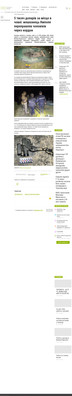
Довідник (44, 7)
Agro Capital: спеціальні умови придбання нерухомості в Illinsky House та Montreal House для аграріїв (65, 87)
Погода (42, 9)
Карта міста (32, 9)
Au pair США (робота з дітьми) (62, 310)
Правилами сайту (38, 210)
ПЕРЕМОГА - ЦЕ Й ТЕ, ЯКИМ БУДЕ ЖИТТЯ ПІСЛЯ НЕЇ (62, 291)
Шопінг (27, 9)
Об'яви (38, 9)
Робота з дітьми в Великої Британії (62, 339)
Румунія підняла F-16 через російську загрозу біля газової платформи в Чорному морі (65, 59)
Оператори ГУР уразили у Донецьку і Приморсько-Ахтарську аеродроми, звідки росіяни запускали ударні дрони (65, 72)
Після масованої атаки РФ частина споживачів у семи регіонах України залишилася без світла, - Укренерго (63, 142)
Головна (26, 7)
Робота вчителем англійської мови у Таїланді (62, 320)
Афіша (23, 9)
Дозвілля (53, 7)
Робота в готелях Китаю (62, 356)
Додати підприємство (63, 242)
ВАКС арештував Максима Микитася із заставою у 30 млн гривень (65, 49)
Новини (34, 7)
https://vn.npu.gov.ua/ (25, 167)
